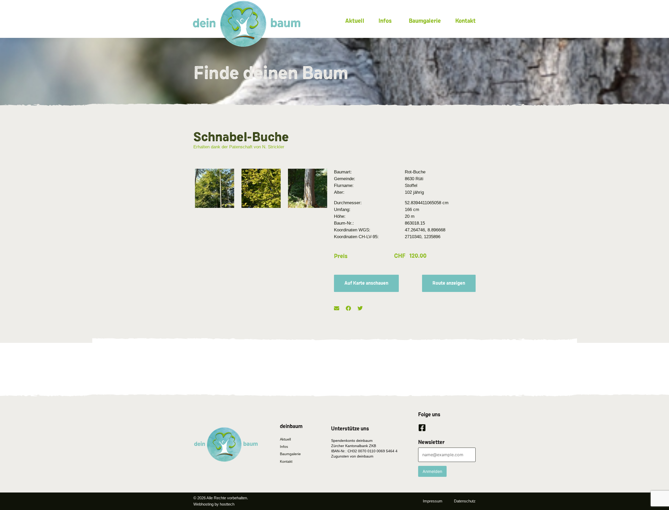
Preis (341, 256)
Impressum (432, 501)
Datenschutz (465, 501)
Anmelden (432, 471)
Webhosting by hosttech (213, 504)
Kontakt (465, 21)
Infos (385, 21)
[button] (336, 308)
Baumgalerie (425, 21)
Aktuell (354, 21)
